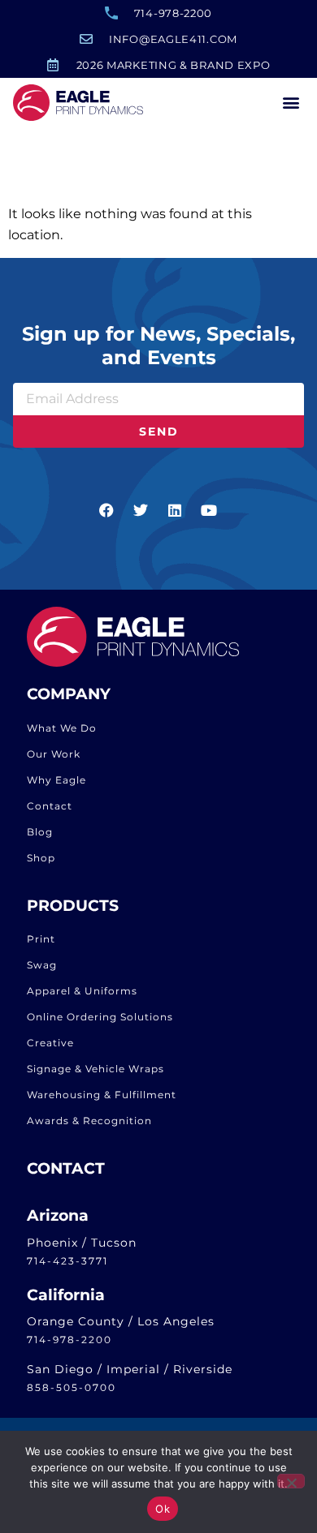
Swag (42, 965)
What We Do (62, 728)
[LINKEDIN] (175, 510)
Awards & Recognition (89, 1120)
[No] (291, 1481)
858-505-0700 (71, 1387)
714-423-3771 (67, 1261)
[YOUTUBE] (209, 510)
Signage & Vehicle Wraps (95, 1069)
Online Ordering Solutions (100, 1017)
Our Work (53, 754)
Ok (162, 1508)
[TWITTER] (141, 510)
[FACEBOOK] (107, 510)
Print (41, 939)
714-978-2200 (69, 1339)
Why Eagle (56, 780)
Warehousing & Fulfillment (101, 1095)
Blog (40, 832)
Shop (41, 858)
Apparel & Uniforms (82, 991)
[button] (290, 102)
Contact (49, 806)
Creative (50, 1043)
